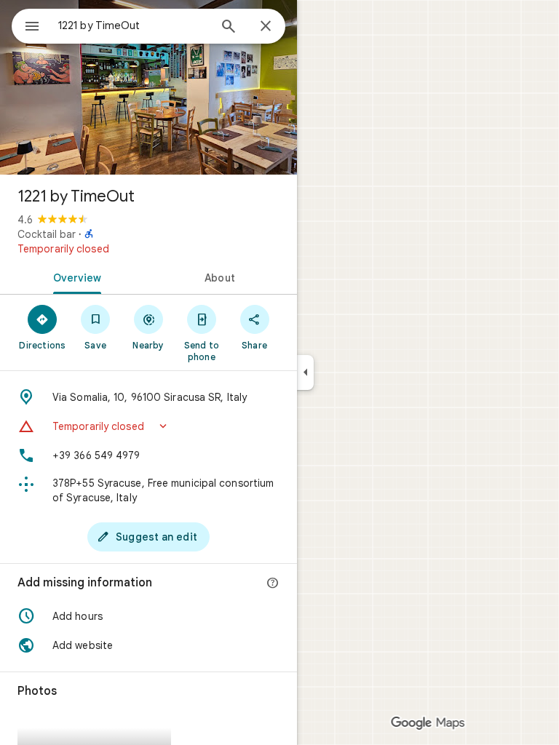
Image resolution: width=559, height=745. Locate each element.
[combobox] (133, 25)
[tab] (74, 276)
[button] (148, 426)
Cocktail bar (46, 234)
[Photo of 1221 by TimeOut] (148, 87)
